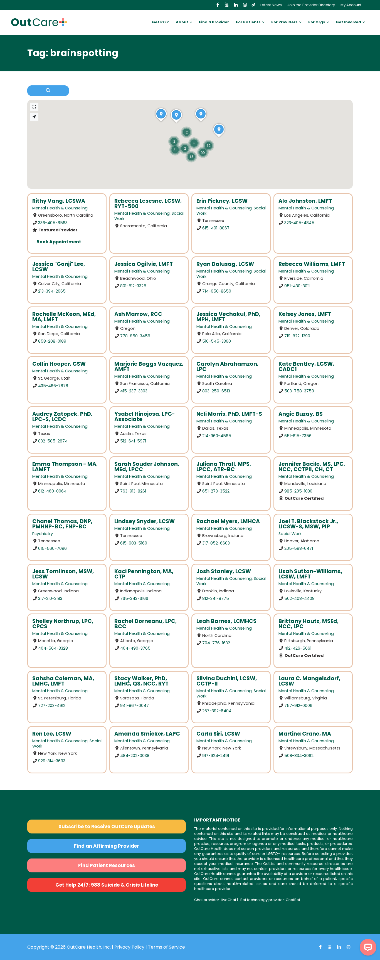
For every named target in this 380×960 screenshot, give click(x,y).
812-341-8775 (215, 598)
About (182, 22)
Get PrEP (160, 22)
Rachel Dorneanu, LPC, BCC (145, 623)
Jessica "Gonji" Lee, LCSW (58, 266)
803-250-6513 (216, 391)
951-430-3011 (297, 286)
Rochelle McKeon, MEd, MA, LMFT (64, 316)
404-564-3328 (53, 648)
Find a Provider (214, 22)
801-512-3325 (133, 286)
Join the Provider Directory (311, 5)
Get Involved (348, 22)
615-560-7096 (52, 548)
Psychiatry (42, 533)
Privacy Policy (129, 947)
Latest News (271, 5)
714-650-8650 (216, 291)
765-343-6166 (134, 598)
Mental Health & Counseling (60, 208)
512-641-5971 (133, 441)
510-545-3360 (216, 341)
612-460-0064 (52, 491)
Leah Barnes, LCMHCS (226, 621)
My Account (350, 5)
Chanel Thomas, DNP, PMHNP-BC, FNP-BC (62, 524)
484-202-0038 (134, 755)
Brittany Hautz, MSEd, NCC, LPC (308, 623)
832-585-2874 (53, 441)
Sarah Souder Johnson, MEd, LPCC (146, 466)
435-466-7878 (53, 386)
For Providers (284, 22)
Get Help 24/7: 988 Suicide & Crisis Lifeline (106, 885)
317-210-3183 (50, 598)
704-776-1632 (216, 643)
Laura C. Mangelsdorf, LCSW (309, 681)
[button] (203, 152)
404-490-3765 (135, 648)
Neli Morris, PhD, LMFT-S (229, 414)
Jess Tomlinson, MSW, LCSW (63, 574)
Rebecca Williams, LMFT (311, 264)
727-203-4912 (51, 705)
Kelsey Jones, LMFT (304, 314)
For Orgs (316, 22)
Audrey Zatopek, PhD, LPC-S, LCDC (62, 416)
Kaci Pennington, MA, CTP (144, 574)
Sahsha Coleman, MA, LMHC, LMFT (63, 681)
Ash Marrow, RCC (138, 314)
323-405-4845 (299, 223)
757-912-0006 (298, 705)
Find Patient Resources (106, 865)
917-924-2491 (215, 755)
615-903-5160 (133, 543)
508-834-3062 (299, 755)
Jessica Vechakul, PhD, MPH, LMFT (228, 316)
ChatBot (293, 899)
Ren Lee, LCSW (51, 734)
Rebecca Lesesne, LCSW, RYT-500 (148, 203)
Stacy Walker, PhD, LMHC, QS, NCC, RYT (141, 681)
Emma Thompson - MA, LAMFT (65, 466)
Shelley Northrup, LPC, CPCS (62, 623)
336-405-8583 (53, 223)
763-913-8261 (133, 491)
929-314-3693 (51, 761)
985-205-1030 (298, 491)
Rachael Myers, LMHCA (228, 521)
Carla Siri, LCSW (218, 734)
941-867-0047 (134, 705)
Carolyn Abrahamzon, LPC (227, 366)
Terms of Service (166, 947)
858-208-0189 (52, 341)
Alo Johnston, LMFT (305, 201)
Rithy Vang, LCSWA (58, 201)
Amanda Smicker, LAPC (147, 734)
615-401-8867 (216, 228)
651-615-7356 (298, 436)
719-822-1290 (297, 335)
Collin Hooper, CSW (59, 364)
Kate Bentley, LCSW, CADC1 (306, 366)
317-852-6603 (216, 543)
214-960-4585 (216, 436)
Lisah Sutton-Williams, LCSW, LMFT (310, 574)
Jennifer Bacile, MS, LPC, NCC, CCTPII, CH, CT (311, 466)
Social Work (290, 533)
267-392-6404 (216, 711)
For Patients (248, 22)
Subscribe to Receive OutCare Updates (106, 826)
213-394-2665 (52, 291)
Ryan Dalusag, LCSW (225, 264)
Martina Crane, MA (304, 734)
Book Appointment (58, 242)
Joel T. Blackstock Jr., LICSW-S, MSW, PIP (308, 524)
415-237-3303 (133, 391)
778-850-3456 (135, 335)
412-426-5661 (297, 648)
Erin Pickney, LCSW (222, 201)
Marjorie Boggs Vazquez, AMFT (149, 366)
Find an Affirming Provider (106, 846)
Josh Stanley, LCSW (223, 571)
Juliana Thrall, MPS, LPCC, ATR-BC (223, 466)
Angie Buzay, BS (300, 414)
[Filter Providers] (48, 90)
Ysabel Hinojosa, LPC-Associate (144, 416)
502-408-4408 (299, 598)
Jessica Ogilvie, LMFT (143, 264)
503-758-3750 (299, 391)
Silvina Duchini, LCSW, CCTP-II (226, 681)
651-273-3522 (216, 491)
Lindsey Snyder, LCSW (144, 521)
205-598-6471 (298, 548)
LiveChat (228, 899)
